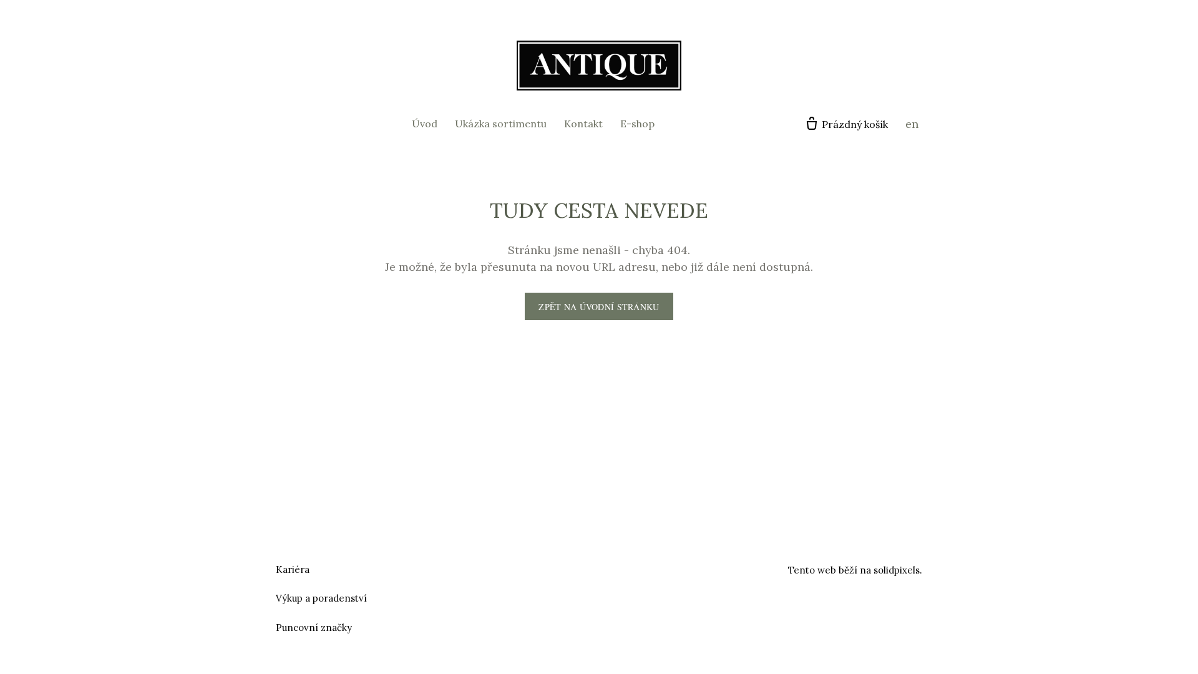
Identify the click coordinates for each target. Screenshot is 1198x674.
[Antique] (599, 65)
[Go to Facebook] (584, 568)
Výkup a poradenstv (320, 598)
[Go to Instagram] (614, 568)
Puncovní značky (314, 627)
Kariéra (292, 569)
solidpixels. (898, 570)
